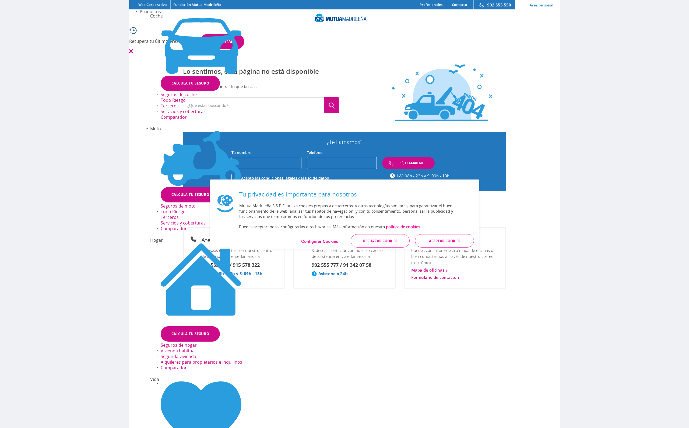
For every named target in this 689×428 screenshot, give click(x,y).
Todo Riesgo (173, 100)
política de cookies (403, 226)
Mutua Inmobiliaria (264, 342)
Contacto (459, 4)
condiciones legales (279, 178)
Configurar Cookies (319, 241)
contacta (460, 364)
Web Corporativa (152, 4)
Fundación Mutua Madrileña (197, 4)
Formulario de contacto (434, 277)
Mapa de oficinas (428, 270)
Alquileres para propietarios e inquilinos (201, 362)
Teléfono (315, 152)
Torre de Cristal (297, 342)
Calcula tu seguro (190, 83)
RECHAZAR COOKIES (380, 240)
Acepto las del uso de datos (285, 178)
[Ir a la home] (344, 17)
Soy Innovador (327, 342)
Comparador (174, 117)
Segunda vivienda (178, 356)
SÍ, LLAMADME (412, 163)
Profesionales (431, 4)
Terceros (170, 106)
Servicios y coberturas (183, 111)
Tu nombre (241, 152)
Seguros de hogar (179, 345)
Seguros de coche (179, 94)
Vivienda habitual (178, 351)
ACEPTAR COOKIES (444, 240)
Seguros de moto (178, 206)
